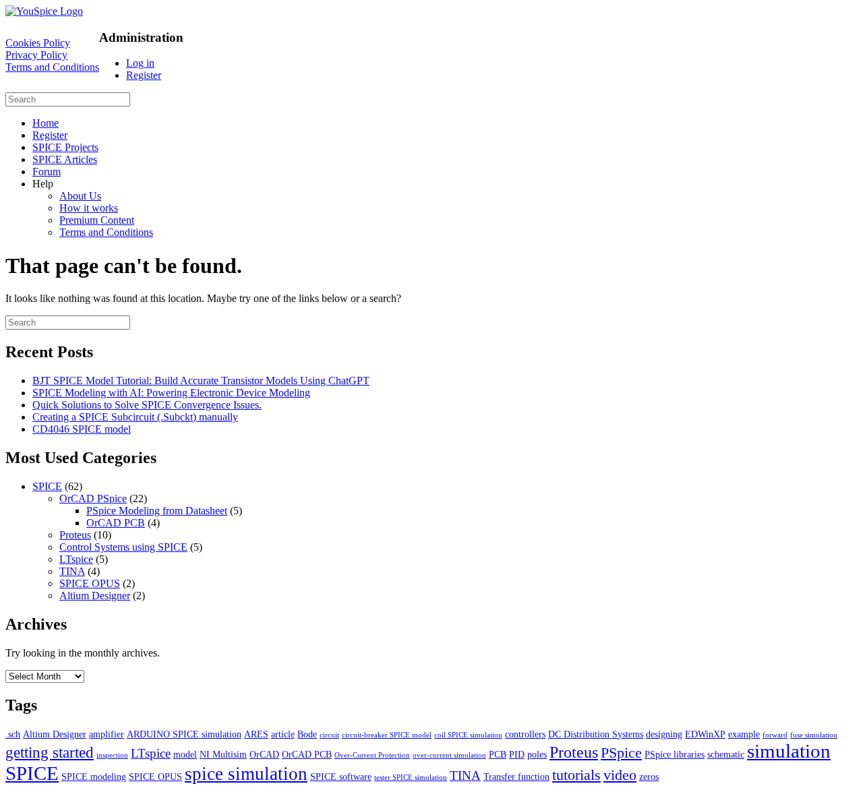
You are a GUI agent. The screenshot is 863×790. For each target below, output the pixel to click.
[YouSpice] (44, 11)
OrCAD (264, 754)
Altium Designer (94, 595)
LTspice (76, 559)
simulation (789, 751)
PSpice (621, 752)
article (283, 734)
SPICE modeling (93, 776)
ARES (256, 734)
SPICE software (340, 776)
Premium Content (96, 220)
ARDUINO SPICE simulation (184, 734)
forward (775, 735)
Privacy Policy (36, 55)
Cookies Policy (37, 43)
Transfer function (516, 776)
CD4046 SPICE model (81, 429)
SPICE (47, 486)
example (744, 734)
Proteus (75, 535)
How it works (88, 208)
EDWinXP (705, 734)
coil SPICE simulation (468, 735)
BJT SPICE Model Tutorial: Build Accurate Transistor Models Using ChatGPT (200, 380)
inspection (112, 755)
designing (664, 734)
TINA (72, 571)
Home (45, 123)
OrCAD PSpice (93, 498)
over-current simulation (449, 755)
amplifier (106, 734)
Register (143, 75)
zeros (649, 776)
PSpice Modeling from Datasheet (156, 510)
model (185, 754)
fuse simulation (813, 735)
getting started (49, 752)
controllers (525, 734)
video (619, 774)
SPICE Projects (65, 147)
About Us (80, 196)
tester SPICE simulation (410, 777)
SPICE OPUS (89, 583)
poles (537, 754)
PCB (497, 754)
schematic (725, 754)
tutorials (576, 774)
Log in (140, 63)
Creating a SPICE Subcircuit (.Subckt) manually (135, 417)
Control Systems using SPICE (123, 547)
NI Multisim (223, 754)
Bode (307, 734)
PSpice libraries (675, 754)
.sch (12, 734)
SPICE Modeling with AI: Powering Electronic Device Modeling (171, 392)
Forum (46, 171)
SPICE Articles (64, 159)
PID (517, 754)
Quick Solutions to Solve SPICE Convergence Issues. (147, 405)
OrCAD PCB (115, 522)
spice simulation (246, 774)
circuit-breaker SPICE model (387, 735)
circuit (329, 735)
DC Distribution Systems (595, 734)
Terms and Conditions (52, 67)
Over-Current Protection (372, 755)
